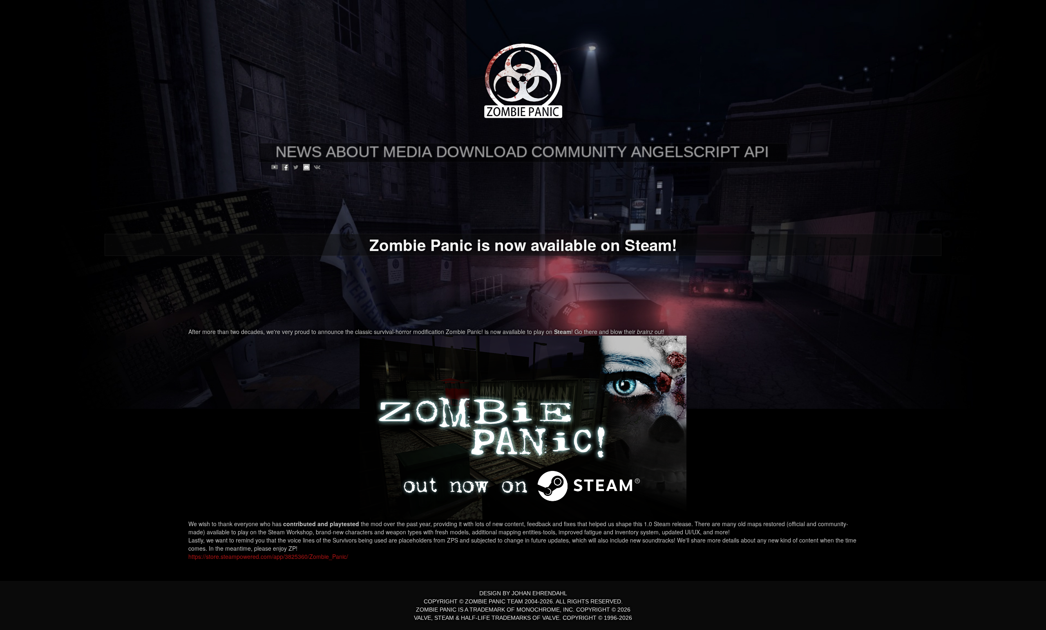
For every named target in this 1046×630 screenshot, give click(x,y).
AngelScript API (700, 151)
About (352, 151)
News (298, 151)
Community (579, 151)
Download (481, 151)
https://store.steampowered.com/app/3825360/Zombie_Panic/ (268, 556)
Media (407, 151)
